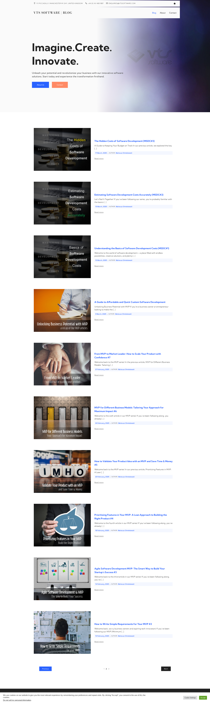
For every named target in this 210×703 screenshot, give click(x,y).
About (163, 13)
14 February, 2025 (102, 584)
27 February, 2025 (102, 369)
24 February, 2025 (102, 423)
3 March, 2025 (100, 314)
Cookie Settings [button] (190, 698)
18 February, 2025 (102, 530)
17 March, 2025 (101, 153)
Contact (172, 13)
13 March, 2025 (101, 207)
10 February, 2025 (102, 636)
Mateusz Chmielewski (124, 153)
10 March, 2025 (101, 260)
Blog (154, 13)
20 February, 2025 (102, 477)
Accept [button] (203, 698)
